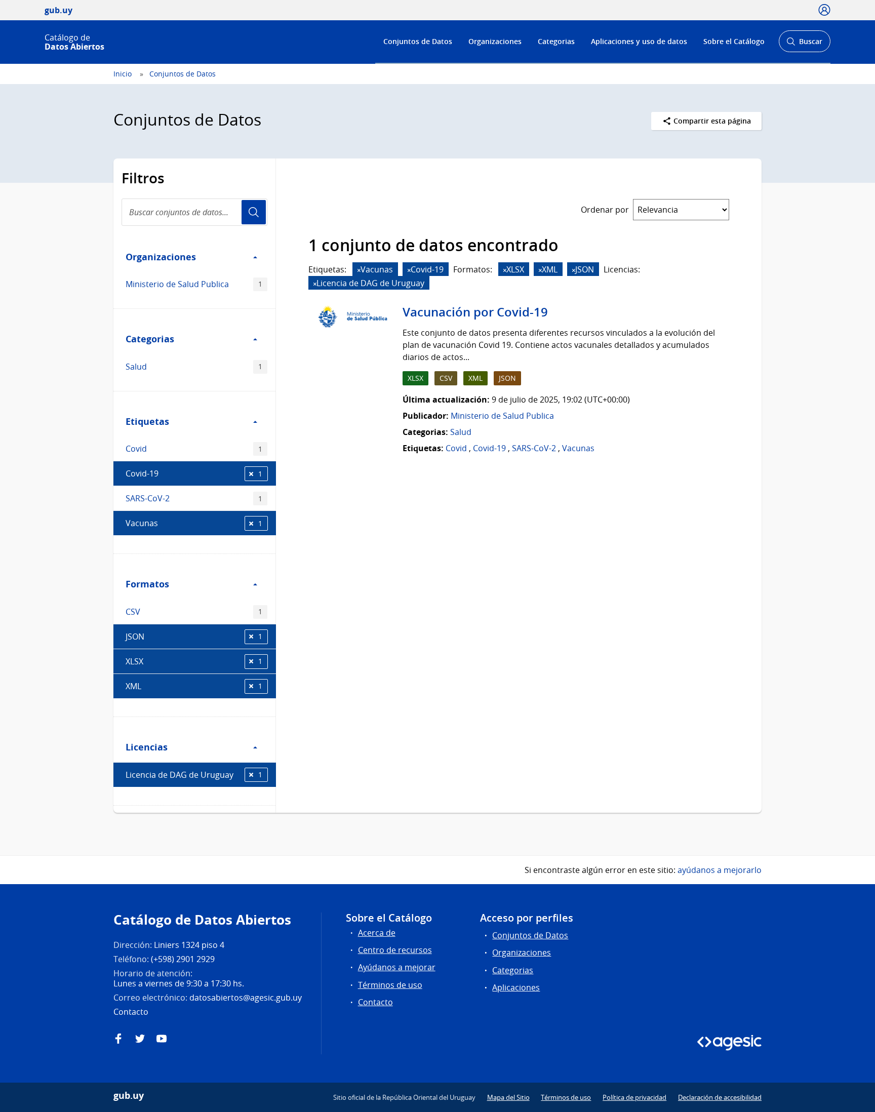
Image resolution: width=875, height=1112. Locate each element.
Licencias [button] (147, 746)
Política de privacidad (634, 1097)
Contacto (375, 1002)
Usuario (254, 212)
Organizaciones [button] (161, 256)
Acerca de (376, 932)
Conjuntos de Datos (417, 41)
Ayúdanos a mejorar (396, 967)
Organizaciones (495, 41)
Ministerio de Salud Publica (194, 284)
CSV (194, 611)
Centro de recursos (395, 950)
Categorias (556, 41)
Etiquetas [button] (147, 421)
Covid (194, 448)
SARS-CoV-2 (194, 498)
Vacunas (194, 523)
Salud (194, 366)
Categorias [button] (150, 338)
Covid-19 (194, 473)
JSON (194, 636)
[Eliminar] (359, 270)
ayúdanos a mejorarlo (720, 870)
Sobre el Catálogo (734, 41)
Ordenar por (605, 209)
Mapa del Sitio (508, 1097)
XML (194, 686)
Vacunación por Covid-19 (475, 312)
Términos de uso (390, 984)
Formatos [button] (147, 583)
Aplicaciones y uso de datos (639, 41)
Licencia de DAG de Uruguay (194, 774)
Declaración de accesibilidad (720, 1097)
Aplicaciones (516, 987)
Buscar (804, 44)
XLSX (194, 661)
